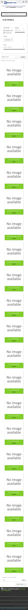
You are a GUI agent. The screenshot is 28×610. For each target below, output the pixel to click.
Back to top (21, 584)
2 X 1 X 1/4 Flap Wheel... (14, 287)
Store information (7, 605)
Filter (23, 57)
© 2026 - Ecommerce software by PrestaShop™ (13, 608)
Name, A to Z (9, 57)
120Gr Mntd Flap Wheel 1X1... (14, 211)
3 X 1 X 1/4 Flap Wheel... (14, 441)
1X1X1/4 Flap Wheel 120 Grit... (14, 236)
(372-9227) (14, 7)
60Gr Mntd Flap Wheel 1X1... (14, 569)
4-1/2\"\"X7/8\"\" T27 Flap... (14, 543)
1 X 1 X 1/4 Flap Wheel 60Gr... (14, 134)
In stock (8, 33)
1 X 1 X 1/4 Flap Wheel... (14, 83)
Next (24, 580)
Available (8, 30)
